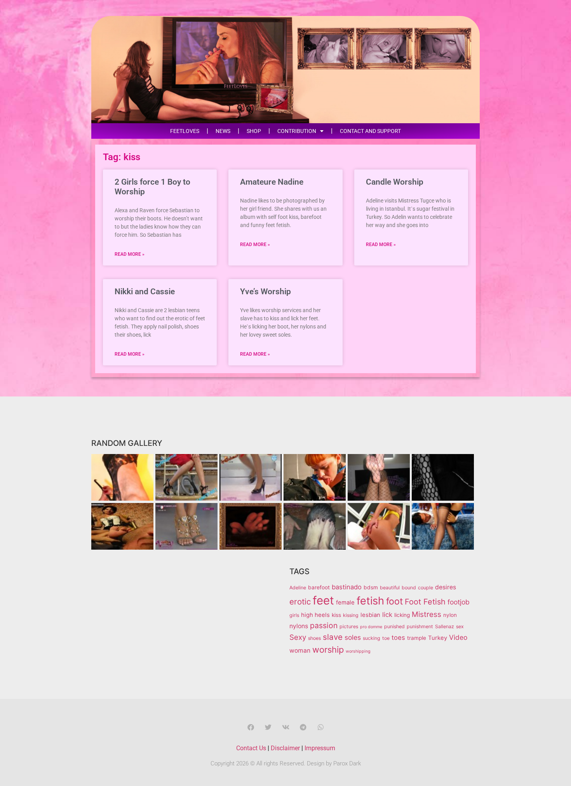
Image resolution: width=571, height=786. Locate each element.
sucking (371, 638)
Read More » (129, 254)
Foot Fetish (425, 601)
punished (394, 626)
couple (425, 587)
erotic (300, 601)
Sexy (297, 637)
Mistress (426, 614)
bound (409, 587)
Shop (254, 131)
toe (386, 638)
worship (328, 650)
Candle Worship (394, 182)
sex (460, 626)
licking (402, 615)
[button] (250, 727)
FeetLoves (184, 131)
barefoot (319, 587)
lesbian (370, 614)
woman (299, 650)
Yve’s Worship (265, 291)
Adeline (297, 587)
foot (394, 601)
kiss (336, 615)
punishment (420, 626)
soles (353, 637)
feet (323, 600)
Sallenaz (444, 626)
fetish (370, 600)
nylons (298, 626)
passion (324, 625)
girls (294, 615)
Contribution (296, 131)
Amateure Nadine (271, 182)
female (345, 602)
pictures (348, 626)
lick (387, 614)
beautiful (390, 587)
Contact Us (251, 748)
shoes (314, 638)
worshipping (358, 651)
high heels (315, 614)
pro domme (371, 626)
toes (398, 637)
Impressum (320, 748)
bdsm (371, 587)
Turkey (437, 637)
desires (445, 587)
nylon (450, 615)
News (223, 131)
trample (416, 638)
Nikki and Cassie (145, 291)
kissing (351, 615)
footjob (458, 602)
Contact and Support (370, 131)
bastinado (347, 587)
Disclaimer (285, 748)
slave (333, 637)
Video (458, 637)
